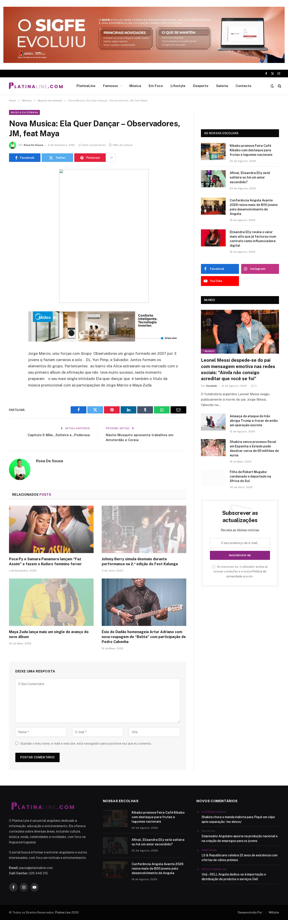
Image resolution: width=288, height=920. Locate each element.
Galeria (222, 86)
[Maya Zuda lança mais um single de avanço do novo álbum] (51, 602)
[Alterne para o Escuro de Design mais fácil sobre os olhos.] (272, 86)
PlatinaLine (85, 86)
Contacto (243, 86)
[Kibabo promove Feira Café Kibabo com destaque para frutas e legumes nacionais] (213, 151)
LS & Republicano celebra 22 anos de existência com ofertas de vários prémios (239, 857)
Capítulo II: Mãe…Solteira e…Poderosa (59, 435)
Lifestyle (178, 86)
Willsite (274, 912)
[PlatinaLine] (36, 85)
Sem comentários (94, 145)
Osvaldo (211, 385)
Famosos (110, 86)
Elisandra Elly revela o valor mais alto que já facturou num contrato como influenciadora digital (253, 238)
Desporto (200, 86)
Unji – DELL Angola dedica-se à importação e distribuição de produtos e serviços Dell (234, 877)
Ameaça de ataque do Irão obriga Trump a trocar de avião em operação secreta (254, 420)
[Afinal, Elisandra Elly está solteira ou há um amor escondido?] (213, 178)
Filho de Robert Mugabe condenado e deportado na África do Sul (250, 476)
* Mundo (209, 351)
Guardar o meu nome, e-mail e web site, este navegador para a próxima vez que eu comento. (86, 743)
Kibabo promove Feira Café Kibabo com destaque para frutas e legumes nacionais (251, 150)
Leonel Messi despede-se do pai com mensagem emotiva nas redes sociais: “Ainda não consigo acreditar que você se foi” (238, 369)
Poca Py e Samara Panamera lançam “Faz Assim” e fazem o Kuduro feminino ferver (45, 561)
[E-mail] (13, 230)
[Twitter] (13, 195)
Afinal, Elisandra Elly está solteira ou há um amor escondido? (250, 177)
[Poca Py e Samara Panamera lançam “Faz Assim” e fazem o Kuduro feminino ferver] (51, 529)
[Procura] (279, 86)
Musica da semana (24, 112)
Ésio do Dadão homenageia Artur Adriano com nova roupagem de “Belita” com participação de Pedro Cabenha (144, 637)
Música (135, 86)
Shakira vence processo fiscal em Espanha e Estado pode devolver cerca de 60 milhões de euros (254, 448)
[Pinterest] (13, 218)
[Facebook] (13, 184)
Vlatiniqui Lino (212, 812)
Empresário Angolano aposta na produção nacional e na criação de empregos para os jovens (240, 838)
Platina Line (63, 912)
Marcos (207, 850)
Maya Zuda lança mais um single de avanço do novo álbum (49, 634)
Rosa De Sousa (33, 145)
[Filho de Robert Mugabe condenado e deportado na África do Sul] (213, 477)
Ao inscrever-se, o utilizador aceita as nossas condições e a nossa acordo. (241, 571)
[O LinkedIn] (13, 207)
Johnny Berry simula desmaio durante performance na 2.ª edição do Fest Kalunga (140, 561)
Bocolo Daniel (212, 869)
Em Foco (156, 86)
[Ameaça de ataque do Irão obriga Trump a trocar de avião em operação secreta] (213, 422)
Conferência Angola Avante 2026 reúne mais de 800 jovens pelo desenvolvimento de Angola (254, 207)
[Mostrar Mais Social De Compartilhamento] (111, 157)
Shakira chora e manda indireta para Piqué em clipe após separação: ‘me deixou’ (238, 819)
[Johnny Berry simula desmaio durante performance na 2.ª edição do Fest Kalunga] (144, 529)
